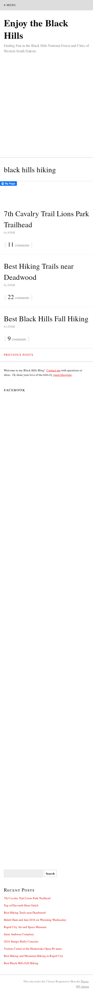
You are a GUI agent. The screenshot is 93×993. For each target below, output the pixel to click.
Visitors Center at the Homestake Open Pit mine (33, 949)
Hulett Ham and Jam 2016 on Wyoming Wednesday (35, 920)
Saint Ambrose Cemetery (19, 934)
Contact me (53, 370)
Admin (82, 986)
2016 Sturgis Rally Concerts (21, 941)
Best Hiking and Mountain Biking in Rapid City (33, 956)
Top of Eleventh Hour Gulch (21, 905)
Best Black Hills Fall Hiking (46, 318)
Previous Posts (18, 355)
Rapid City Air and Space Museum (25, 927)
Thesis (84, 981)
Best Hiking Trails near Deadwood (25, 912)
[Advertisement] (46, 102)
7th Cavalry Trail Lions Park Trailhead (27, 898)
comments (18, 244)
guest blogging (62, 375)
